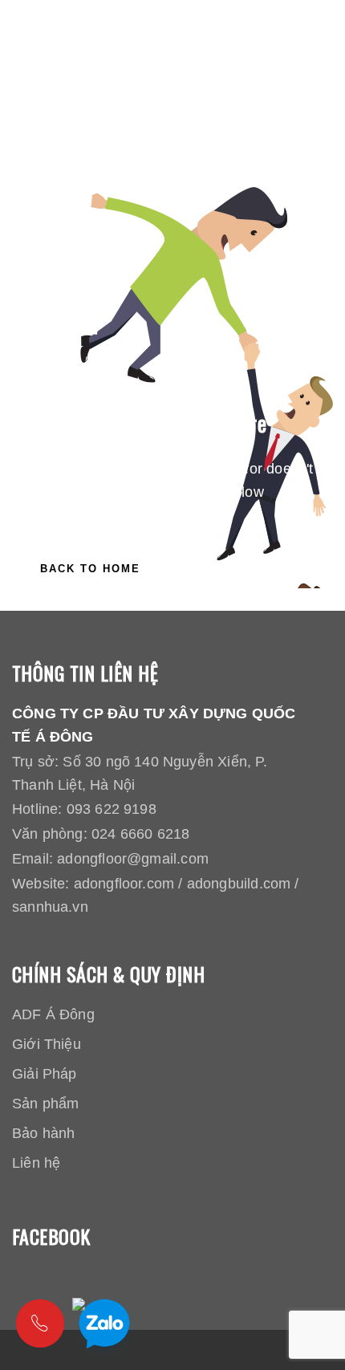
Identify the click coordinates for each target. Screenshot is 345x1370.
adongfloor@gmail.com (133, 859)
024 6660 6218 (140, 834)
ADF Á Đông (53, 1014)
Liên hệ (36, 1163)
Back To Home (90, 569)
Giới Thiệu (46, 1044)
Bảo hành (43, 1133)
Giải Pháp (44, 1074)
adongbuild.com (239, 884)
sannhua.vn (50, 907)
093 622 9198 (111, 809)
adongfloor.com (124, 884)
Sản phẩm (45, 1104)
